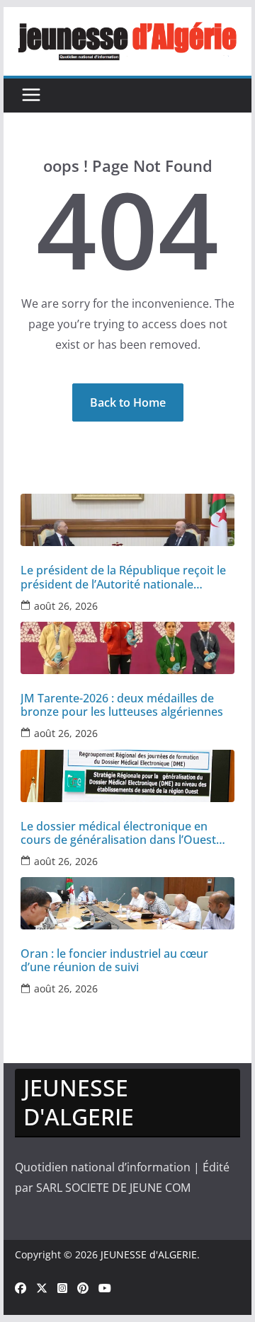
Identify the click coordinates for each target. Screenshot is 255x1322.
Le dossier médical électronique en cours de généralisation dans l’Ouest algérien (118, 833)
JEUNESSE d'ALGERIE (149, 1254)
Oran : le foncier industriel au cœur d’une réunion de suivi (114, 960)
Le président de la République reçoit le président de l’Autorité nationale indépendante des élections (123, 577)
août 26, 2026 (66, 606)
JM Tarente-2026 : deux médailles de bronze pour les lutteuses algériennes (122, 705)
